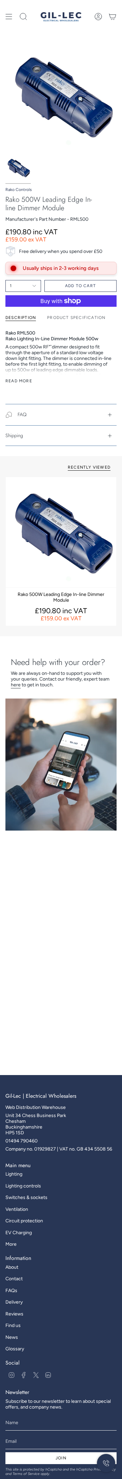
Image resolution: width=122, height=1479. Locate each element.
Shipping (14, 435)
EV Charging (18, 1233)
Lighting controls (23, 1186)
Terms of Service (26, 1474)
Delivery (14, 1302)
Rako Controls (18, 189)
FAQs (11, 1290)
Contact (14, 1279)
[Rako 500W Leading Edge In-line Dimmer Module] (61, 532)
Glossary (14, 1349)
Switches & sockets (26, 1197)
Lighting (13, 1174)
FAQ (22, 414)
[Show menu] (9, 16)
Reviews (14, 1314)
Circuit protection (24, 1221)
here (16, 685)
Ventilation (16, 1209)
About (11, 1267)
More (11, 1244)
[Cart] (112, 16)
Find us (13, 1325)
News (11, 1337)
